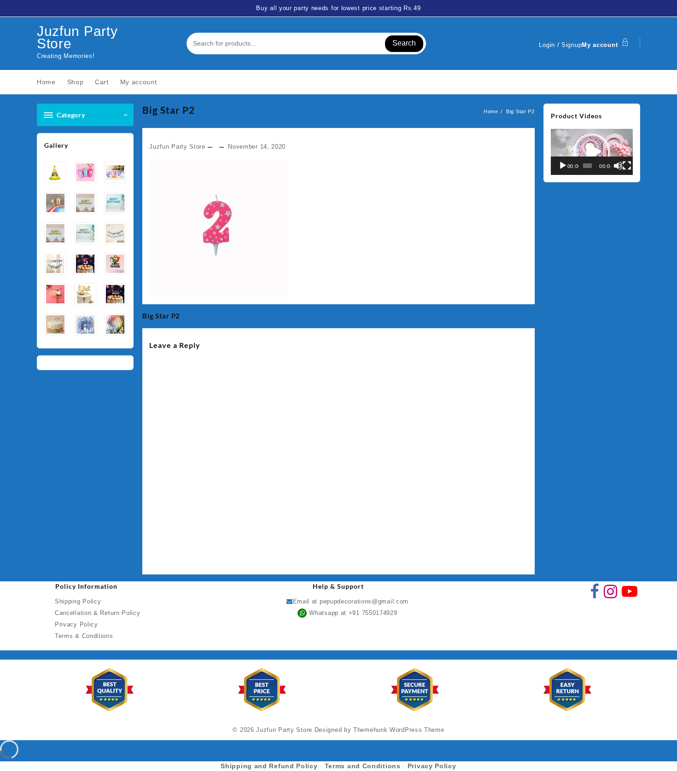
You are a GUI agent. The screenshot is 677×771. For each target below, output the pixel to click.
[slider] (587, 165)
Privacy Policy (76, 624)
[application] (592, 152)
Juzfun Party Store (77, 37)
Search (404, 43)
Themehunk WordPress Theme (398, 729)
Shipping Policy (78, 601)
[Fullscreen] (626, 165)
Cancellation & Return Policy (97, 612)
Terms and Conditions (363, 766)
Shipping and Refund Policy (269, 766)
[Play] (562, 165)
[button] (591, 151)
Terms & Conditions (84, 635)
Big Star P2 (168, 110)
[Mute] (618, 165)
